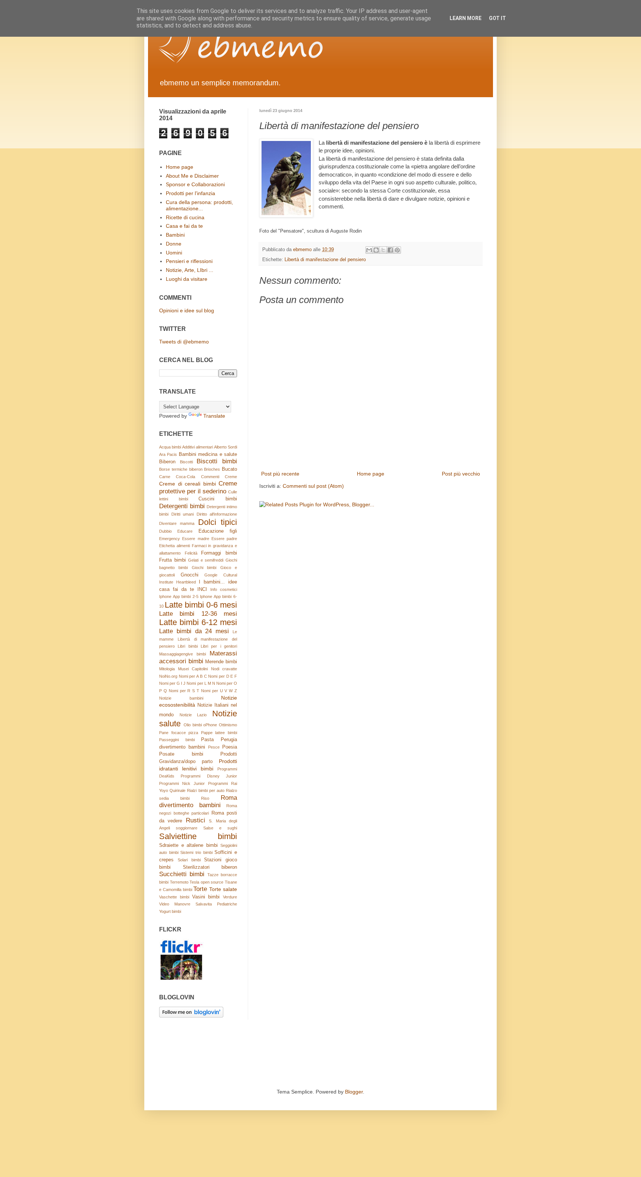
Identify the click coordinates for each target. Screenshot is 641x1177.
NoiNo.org (168, 676)
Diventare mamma (176, 523)
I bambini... (212, 582)
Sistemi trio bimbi (196, 852)
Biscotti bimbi (217, 461)
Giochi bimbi (204, 567)
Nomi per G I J (172, 683)
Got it (497, 18)
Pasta (207, 739)
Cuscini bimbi (217, 499)
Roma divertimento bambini (198, 801)
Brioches (212, 469)
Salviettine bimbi (198, 836)
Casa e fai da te (184, 226)
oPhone (210, 725)
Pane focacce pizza (178, 732)
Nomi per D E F (222, 676)
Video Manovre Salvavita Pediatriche (198, 904)
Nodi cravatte (224, 669)
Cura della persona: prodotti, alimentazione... (199, 205)
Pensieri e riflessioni (189, 261)
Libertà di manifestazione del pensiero (325, 259)
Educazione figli (217, 531)
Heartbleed (186, 582)
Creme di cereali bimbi (187, 484)
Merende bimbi (221, 661)
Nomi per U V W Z (219, 690)
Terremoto (179, 882)
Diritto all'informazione (217, 514)
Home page (370, 474)
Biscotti (186, 462)
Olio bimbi (193, 725)
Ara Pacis (168, 454)
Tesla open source (206, 882)
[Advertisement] (294, 1058)
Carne (164, 476)
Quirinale (177, 790)
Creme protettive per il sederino (198, 487)
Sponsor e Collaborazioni (195, 184)
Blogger (354, 1092)
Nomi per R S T (184, 690)
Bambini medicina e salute (208, 454)
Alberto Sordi (225, 447)
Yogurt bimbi (170, 911)
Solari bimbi (189, 860)
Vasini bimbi (206, 897)
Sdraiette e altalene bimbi (188, 845)
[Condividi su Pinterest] (397, 250)
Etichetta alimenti (174, 545)
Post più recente (280, 474)
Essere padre (224, 538)
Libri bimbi (187, 646)
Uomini (174, 253)
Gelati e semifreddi (205, 560)
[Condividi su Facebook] (390, 250)
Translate (214, 416)
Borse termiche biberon (181, 469)
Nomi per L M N (201, 683)
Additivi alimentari (197, 447)
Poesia (229, 747)
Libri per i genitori (219, 646)
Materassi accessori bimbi (198, 657)
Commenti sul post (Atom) (313, 486)
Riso (205, 798)
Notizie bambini (181, 698)
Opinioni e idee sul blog (186, 310)
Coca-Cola (185, 476)
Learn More (465, 18)
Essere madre (195, 538)
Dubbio (165, 531)
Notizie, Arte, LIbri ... (189, 270)
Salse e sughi (220, 828)
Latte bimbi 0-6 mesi (201, 604)
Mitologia (167, 669)
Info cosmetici (223, 589)
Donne (173, 244)
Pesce (214, 747)
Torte (200, 888)
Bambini (175, 235)
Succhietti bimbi (181, 874)
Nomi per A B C (193, 676)
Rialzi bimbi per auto (205, 790)
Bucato (229, 469)
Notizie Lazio (193, 715)
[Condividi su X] (383, 250)
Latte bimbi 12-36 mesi (198, 613)
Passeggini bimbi (177, 739)
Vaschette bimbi (174, 897)
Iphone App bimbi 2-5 (178, 596)
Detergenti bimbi (182, 506)
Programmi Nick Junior (182, 783)
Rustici (195, 820)
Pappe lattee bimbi (219, 732)
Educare (185, 531)
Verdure (230, 897)
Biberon (167, 461)
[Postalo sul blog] (376, 250)
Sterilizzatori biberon (210, 867)
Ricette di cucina (185, 217)
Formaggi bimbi (219, 553)
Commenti (210, 476)
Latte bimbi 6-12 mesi (198, 622)
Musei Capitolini (193, 669)
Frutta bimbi (172, 560)
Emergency (169, 538)
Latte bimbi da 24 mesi (194, 631)
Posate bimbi (181, 754)
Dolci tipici (217, 522)
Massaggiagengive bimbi (182, 654)
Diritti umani (182, 514)
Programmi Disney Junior (209, 776)
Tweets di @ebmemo (184, 342)
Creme (231, 476)
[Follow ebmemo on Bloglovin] (191, 1016)
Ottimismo (228, 725)
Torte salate (223, 889)
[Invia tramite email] (369, 250)
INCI (202, 589)
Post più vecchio (461, 474)
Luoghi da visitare (186, 279)
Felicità (191, 553)
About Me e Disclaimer (192, 176)
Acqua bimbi (170, 447)
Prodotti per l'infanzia (190, 193)
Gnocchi (189, 575)
